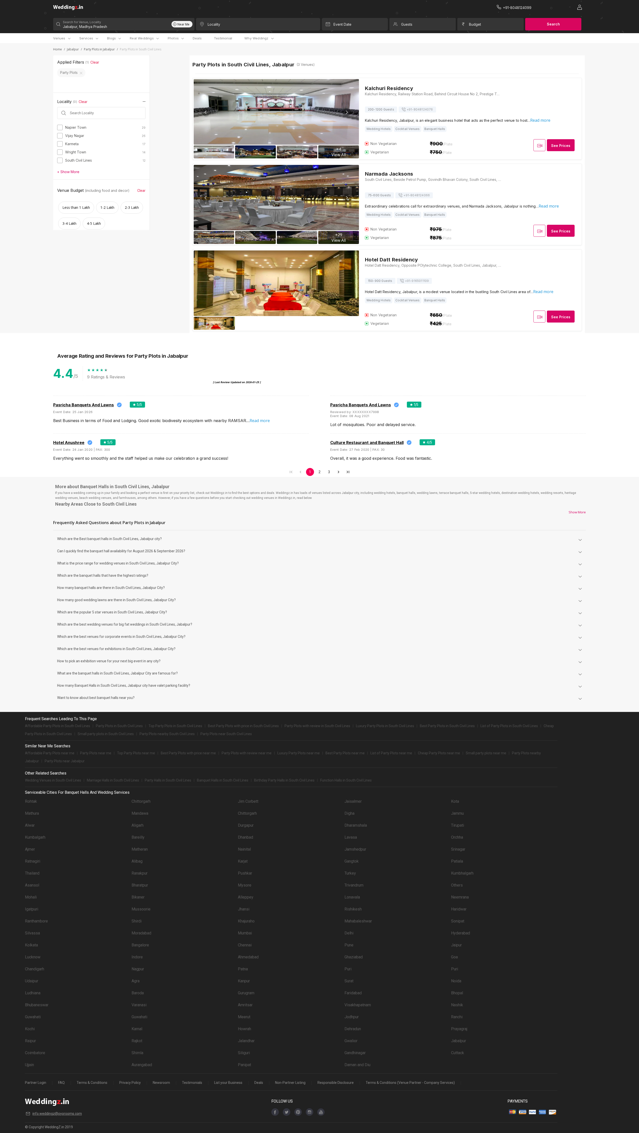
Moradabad (141, 933)
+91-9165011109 (417, 281)
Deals (197, 38)
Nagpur (138, 969)
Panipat (244, 1064)
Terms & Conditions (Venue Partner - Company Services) (410, 1083)
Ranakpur (140, 873)
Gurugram (246, 993)
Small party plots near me (486, 753)
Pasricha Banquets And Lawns (83, 404)
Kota (455, 801)
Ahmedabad (248, 957)
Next (347, 112)
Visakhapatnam (357, 1005)
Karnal (137, 1028)
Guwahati (33, 1017)
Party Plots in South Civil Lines (119, 726)
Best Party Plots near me (345, 753)
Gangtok (351, 861)
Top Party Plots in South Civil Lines (175, 726)
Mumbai (245, 933)
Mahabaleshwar (358, 921)
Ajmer (30, 849)
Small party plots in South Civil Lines (106, 734)
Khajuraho (246, 921)
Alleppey (245, 897)
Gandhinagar (355, 1052)
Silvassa (32, 933)
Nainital (244, 849)
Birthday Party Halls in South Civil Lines (284, 780)
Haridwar (459, 909)
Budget (475, 24)
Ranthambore (36, 921)
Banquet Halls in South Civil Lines (222, 780)
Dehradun (352, 1028)
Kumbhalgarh (462, 873)
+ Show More (68, 172)
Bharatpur (140, 885)
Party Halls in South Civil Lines (168, 780)
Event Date (342, 24)
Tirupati (457, 825)
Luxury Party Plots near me (298, 753)
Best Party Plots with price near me (188, 753)
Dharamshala (355, 825)
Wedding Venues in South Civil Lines (53, 780)
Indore (137, 957)
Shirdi (137, 921)
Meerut (244, 1017)
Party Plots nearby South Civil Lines (167, 734)
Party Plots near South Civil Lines (226, 734)
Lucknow (32, 957)
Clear (94, 62)
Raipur (30, 1040)
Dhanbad (245, 837)
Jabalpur (73, 49)
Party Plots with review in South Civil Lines (317, 726)
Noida (456, 981)
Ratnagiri (32, 861)
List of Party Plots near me (391, 753)
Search (553, 24)
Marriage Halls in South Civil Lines (113, 780)
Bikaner (138, 897)
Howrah (244, 1028)
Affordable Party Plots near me (49, 753)
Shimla (137, 1052)
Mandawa (140, 813)
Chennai (245, 945)
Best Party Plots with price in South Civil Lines (243, 726)
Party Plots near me (95, 753)
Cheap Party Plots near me (439, 753)
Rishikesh (353, 909)
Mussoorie (141, 909)
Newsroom (161, 1083)
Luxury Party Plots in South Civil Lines (385, 726)
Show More (577, 512)
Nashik (457, 1005)
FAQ (61, 1083)
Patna (243, 969)
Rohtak (31, 801)
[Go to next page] (338, 472)
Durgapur (246, 825)
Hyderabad (460, 933)
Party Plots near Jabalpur (65, 761)
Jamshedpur (355, 849)
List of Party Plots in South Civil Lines (509, 726)
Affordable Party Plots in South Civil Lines (57, 726)
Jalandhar (246, 1040)
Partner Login (35, 1083)
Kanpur (244, 981)
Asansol (32, 885)
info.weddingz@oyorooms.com (57, 1114)
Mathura (32, 813)
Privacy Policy (130, 1083)
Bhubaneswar (36, 1005)
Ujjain (29, 1064)
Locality (214, 24)
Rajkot (137, 1040)
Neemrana (460, 897)
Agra (136, 981)
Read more (540, 120)
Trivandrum (353, 885)
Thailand (32, 873)
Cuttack (457, 1052)
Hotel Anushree (68, 442)
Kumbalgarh (35, 837)
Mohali (31, 897)
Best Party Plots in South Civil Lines (447, 726)
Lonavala (352, 897)
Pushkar (245, 873)
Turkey (350, 873)
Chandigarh (34, 969)
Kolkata (31, 945)
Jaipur (456, 945)
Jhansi (243, 909)
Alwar (30, 825)
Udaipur (31, 981)
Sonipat (457, 921)
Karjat (243, 861)
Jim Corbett (248, 801)
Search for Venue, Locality (82, 22)
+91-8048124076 (420, 109)
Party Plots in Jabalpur (99, 49)
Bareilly (138, 837)
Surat (348, 981)
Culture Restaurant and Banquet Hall (367, 442)
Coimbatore (35, 1052)
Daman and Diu (357, 1064)
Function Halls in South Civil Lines (346, 780)
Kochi (30, 1028)
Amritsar (245, 1005)
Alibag (137, 861)
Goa (454, 957)
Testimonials (192, 1083)
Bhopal (457, 993)
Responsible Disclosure (336, 1083)
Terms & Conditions (92, 1083)
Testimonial (223, 38)
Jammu (457, 813)
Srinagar (458, 849)
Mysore (244, 885)
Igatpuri (31, 909)
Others (457, 885)
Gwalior (350, 1040)
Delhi (348, 933)
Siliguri (244, 1052)
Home (57, 49)
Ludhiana (32, 993)
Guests (406, 24)
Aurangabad (142, 1064)
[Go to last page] (348, 472)
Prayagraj (459, 1028)
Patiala (457, 861)
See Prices (560, 145)
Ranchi (457, 1017)
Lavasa (350, 837)
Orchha (457, 837)
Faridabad (353, 993)
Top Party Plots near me (136, 753)
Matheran (140, 849)
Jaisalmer (353, 801)
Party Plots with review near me (247, 753)
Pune (348, 945)
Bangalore (140, 945)
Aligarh (138, 825)
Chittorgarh (141, 801)
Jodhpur (351, 1017)
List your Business (228, 1083)
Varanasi (139, 1005)
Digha (349, 813)
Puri (347, 969)
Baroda (138, 993)
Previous (206, 112)
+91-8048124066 (416, 195)
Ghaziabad (353, 957)
